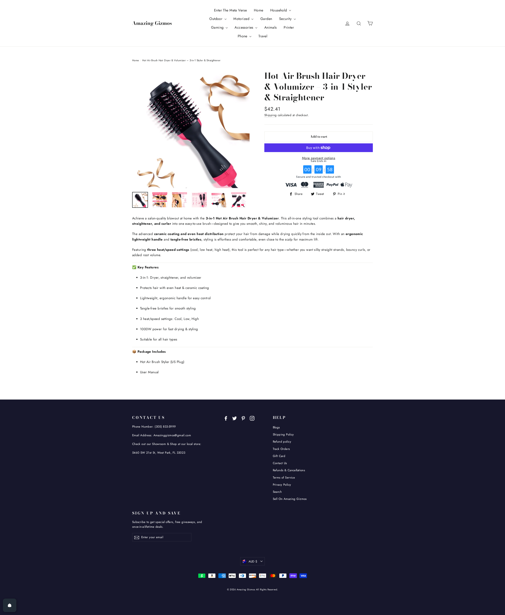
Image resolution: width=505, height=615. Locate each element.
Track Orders (281, 449)
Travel (262, 36)
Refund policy (282, 441)
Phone (243, 36)
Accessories (244, 27)
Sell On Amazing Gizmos (290, 499)
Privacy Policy (282, 484)
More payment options (318, 158)
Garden (266, 18)
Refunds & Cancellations (289, 470)
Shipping (270, 115)
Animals (270, 27)
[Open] (9, 605)
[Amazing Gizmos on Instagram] (252, 418)
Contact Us (280, 463)
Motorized (241, 18)
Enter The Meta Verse (230, 10)
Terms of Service (284, 477)
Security (286, 18)
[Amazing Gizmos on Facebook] (226, 418)
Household (279, 10)
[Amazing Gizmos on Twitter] (234, 418)
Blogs (276, 427)
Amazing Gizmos (152, 23)
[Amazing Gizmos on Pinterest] (243, 418)
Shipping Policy (283, 434)
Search (277, 492)
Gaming (218, 27)
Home (258, 10)
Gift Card (279, 456)
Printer (289, 27)
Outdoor (216, 18)
